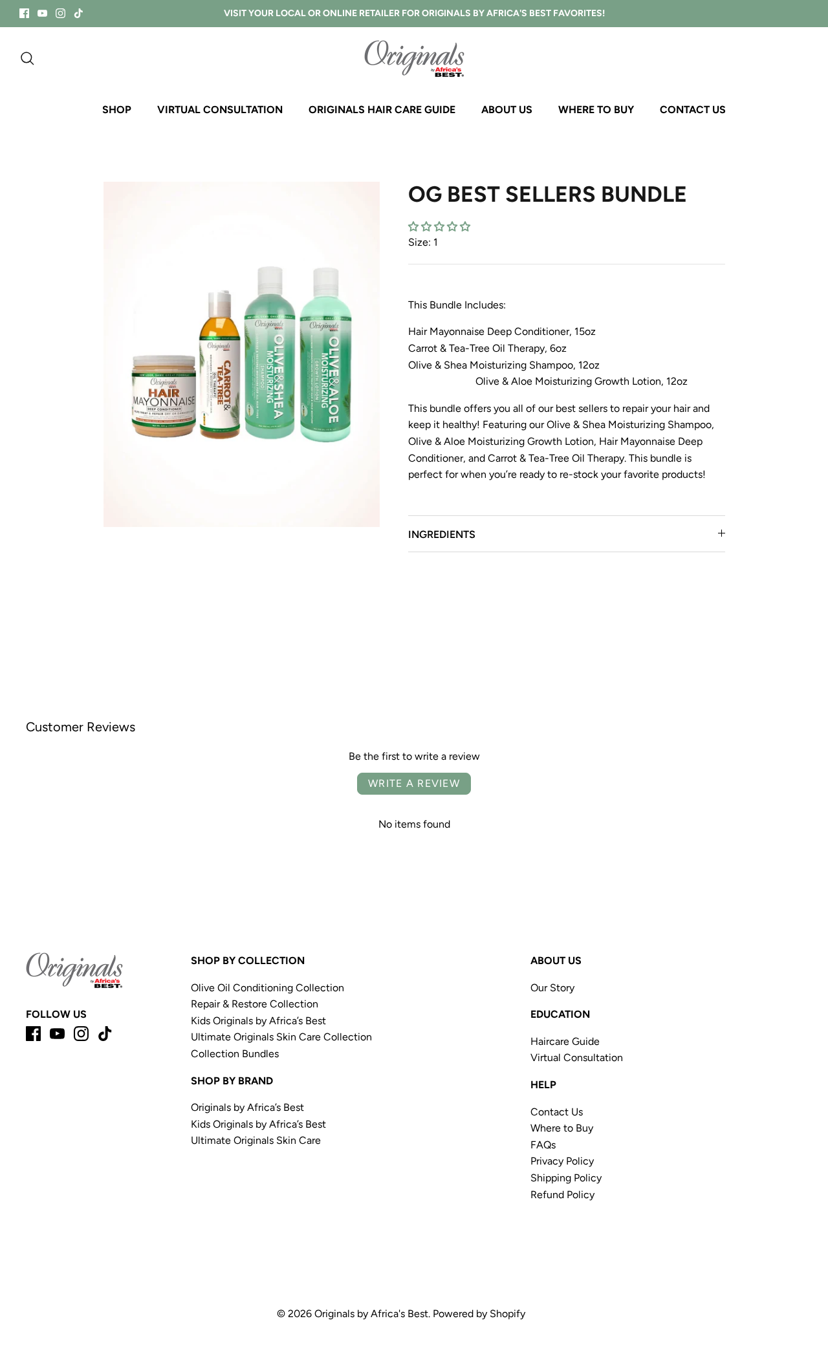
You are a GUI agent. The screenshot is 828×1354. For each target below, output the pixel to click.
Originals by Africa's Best (371, 1313)
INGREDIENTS (441, 534)
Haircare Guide (565, 1041)
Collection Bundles (235, 1054)
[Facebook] (24, 13)
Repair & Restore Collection (254, 1004)
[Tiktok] (78, 13)
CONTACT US (693, 109)
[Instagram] (60, 13)
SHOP (116, 109)
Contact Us (556, 1112)
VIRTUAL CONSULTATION (220, 109)
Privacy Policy (562, 1161)
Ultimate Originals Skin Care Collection (283, 1037)
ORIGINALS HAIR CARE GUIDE (382, 109)
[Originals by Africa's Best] (414, 58)
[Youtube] (42, 13)
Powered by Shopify (479, 1313)
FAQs (543, 1145)
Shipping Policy (566, 1178)
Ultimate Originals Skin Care (256, 1140)
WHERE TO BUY (596, 109)
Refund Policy (562, 1194)
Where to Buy (561, 1128)
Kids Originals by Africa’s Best (258, 1021)
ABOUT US (506, 109)
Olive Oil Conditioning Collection (269, 988)
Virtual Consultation (576, 1057)
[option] (242, 354)
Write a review (414, 783)
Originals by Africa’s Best (247, 1107)
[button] (439, 226)
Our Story (552, 988)
